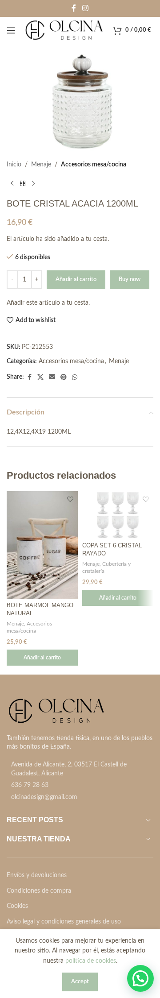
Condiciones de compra (39, 891)
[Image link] (57, 711)
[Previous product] (12, 183)
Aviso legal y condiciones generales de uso (64, 922)
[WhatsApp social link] (74, 377)
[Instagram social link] (85, 8)
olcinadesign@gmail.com (44, 797)
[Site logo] (64, 30)
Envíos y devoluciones (37, 875)
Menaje (41, 165)
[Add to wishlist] (70, 499)
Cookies (17, 906)
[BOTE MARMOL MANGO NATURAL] (42, 544)
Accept (80, 982)
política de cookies (90, 961)
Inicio (14, 165)
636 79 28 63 (29, 785)
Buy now (129, 279)
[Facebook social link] (73, 8)
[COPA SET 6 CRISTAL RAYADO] (117, 514)
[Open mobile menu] (11, 30)
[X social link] (40, 377)
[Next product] (33, 183)
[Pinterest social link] (63, 377)
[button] (42, 658)
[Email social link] (52, 377)
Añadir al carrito (76, 279)
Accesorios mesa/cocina (93, 165)
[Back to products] (22, 183)
